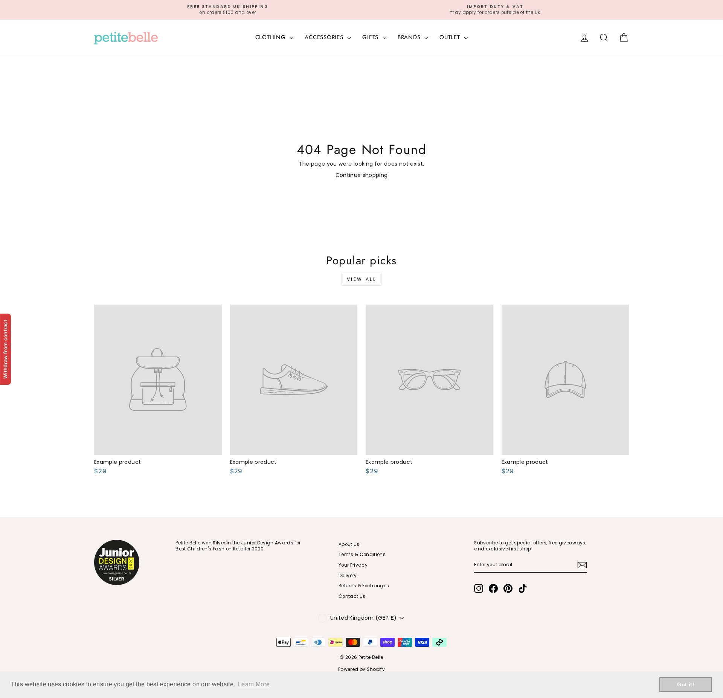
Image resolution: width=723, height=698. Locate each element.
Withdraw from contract (5, 348)
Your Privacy (353, 565)
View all (362, 279)
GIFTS (371, 37)
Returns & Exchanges (364, 586)
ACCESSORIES (325, 37)
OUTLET (450, 37)
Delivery (348, 576)
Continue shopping (362, 175)
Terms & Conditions (362, 555)
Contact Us (352, 596)
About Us (349, 544)
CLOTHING (271, 37)
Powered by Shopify (361, 669)
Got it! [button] (685, 684)
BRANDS (410, 37)
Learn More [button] (254, 684)
